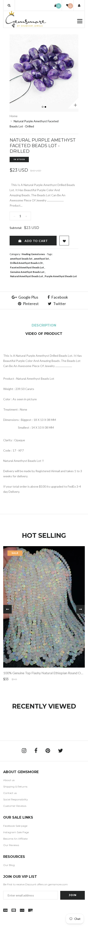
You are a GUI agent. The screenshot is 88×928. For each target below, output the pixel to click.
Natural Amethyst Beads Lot (26, 276)
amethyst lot (41, 258)
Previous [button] (7, 609)
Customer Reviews (14, 805)
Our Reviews (11, 845)
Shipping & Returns (15, 786)
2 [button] (46, 107)
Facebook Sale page (15, 825)
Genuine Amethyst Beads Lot (27, 272)
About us (9, 780)
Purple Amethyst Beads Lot (61, 276)
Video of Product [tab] (43, 334)
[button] (9, 5)
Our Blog (9, 865)
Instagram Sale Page (16, 832)
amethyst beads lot (21, 258)
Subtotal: (16, 228)
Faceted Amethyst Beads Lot (27, 267)
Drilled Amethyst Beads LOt (26, 262)
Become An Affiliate (15, 838)
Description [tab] (44, 325)
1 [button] (43, 107)
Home (14, 116)
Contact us (10, 793)
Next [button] (80, 609)
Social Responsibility (15, 799)
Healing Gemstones (33, 254)
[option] (44, 68)
